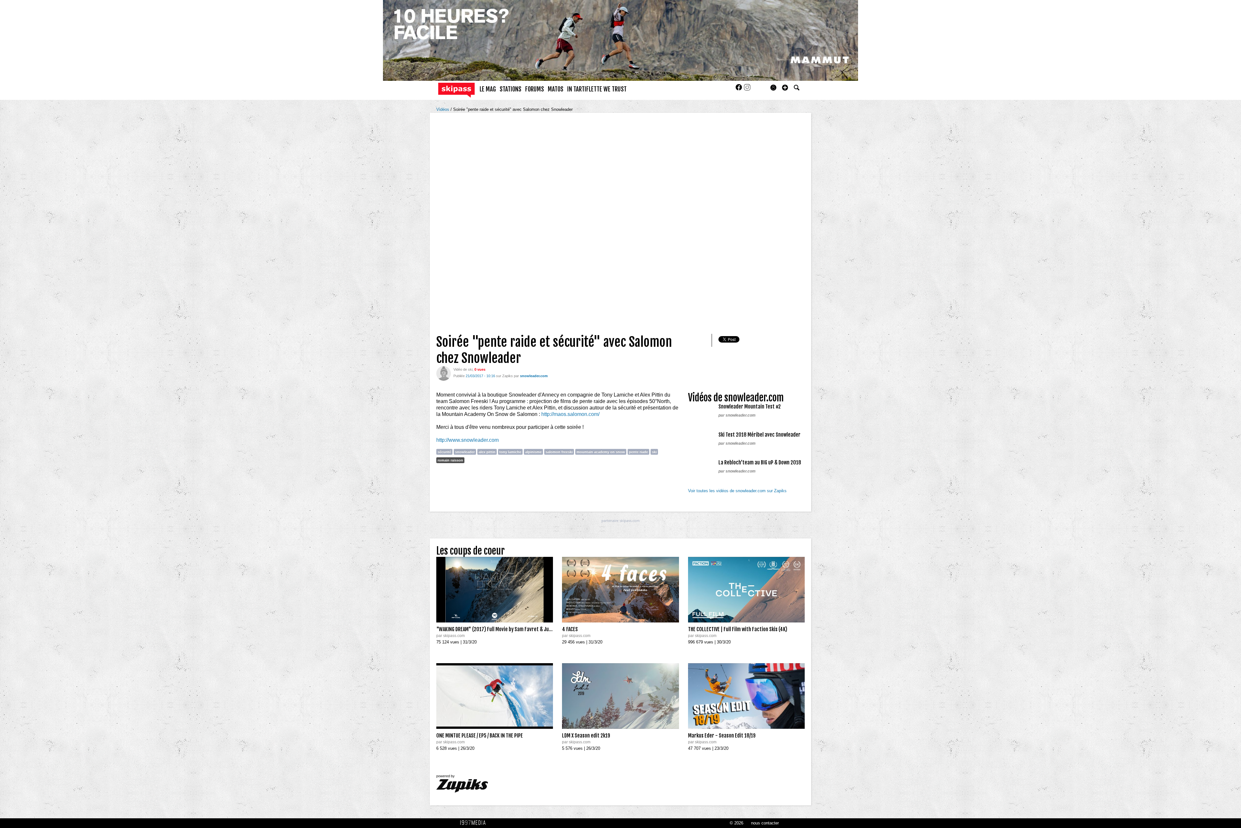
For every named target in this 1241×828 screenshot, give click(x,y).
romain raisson (450, 460)
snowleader (465, 452)
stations (510, 89)
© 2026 (736, 823)
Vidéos (443, 109)
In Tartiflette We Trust (597, 89)
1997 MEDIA (475, 822)
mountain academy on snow (601, 452)
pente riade (638, 452)
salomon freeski (559, 452)
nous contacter (765, 823)
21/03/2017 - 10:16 (480, 376)
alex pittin (487, 452)
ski (654, 452)
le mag (488, 89)
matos (555, 89)
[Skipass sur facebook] (739, 89)
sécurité (444, 452)
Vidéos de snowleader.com (736, 398)
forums (534, 89)
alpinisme (533, 452)
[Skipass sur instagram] (747, 89)
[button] (785, 87)
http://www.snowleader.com (467, 440)
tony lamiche (510, 452)
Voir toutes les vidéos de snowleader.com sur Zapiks (737, 490)
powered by (445, 776)
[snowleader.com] (443, 373)
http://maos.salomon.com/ (570, 414)
